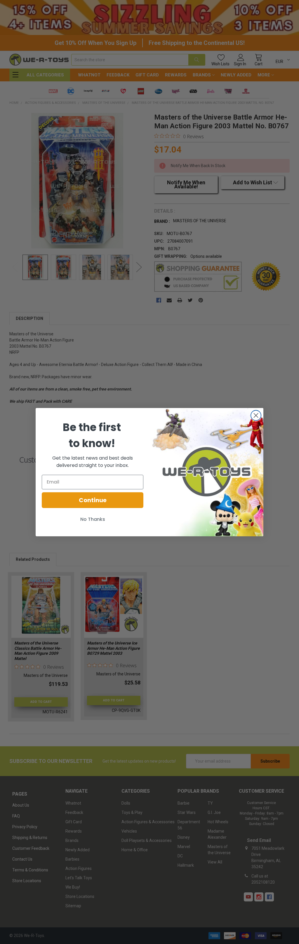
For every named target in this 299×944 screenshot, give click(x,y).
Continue (93, 500)
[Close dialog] (256, 415)
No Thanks (92, 519)
